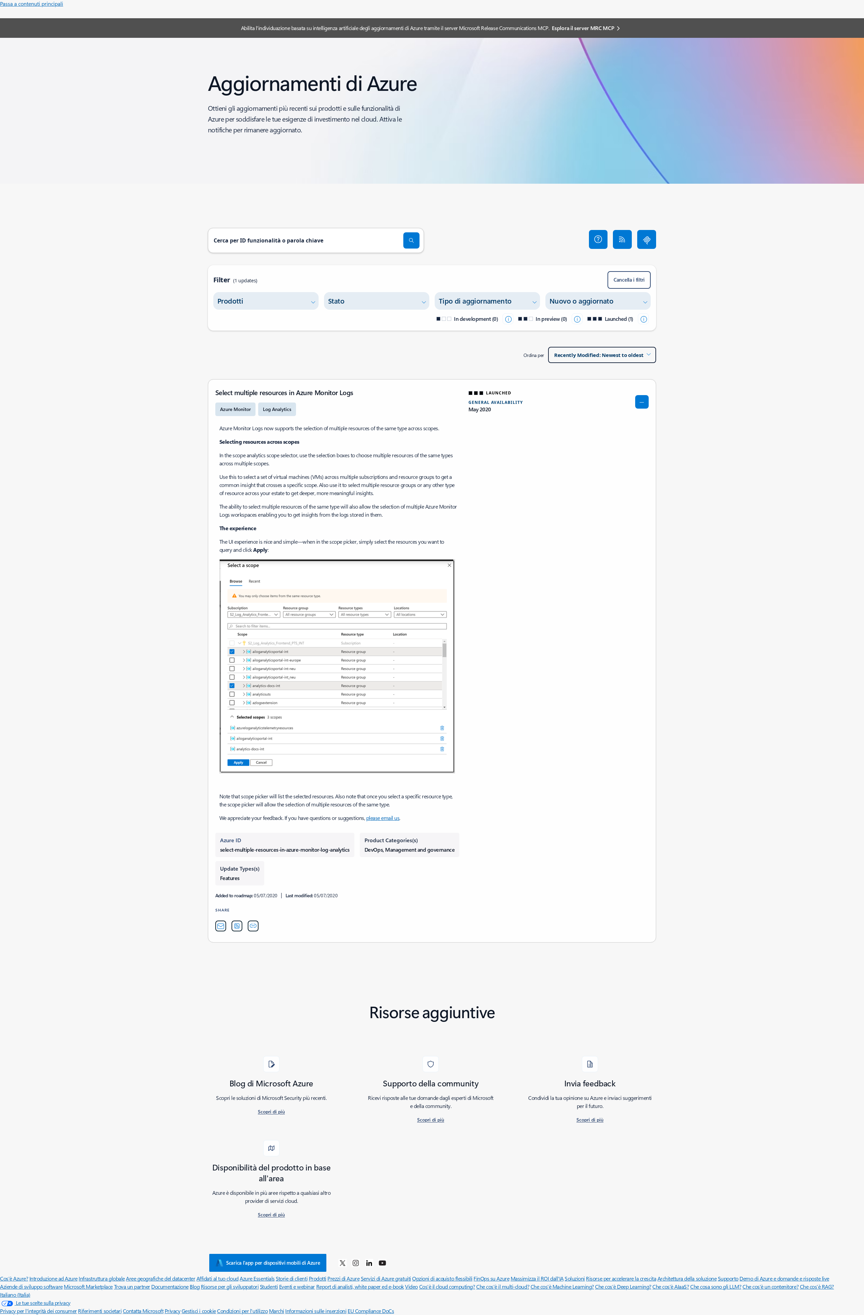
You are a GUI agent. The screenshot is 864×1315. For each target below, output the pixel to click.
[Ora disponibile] (643, 319)
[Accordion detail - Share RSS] (237, 926)
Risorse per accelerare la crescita (621, 1278)
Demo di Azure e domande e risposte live (784, 1278)
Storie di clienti (291, 1278)
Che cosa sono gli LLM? (715, 1286)
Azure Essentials (257, 1278)
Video (411, 1286)
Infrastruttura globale (102, 1278)
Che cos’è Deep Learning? (623, 1286)
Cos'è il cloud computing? (447, 1286)
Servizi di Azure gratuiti (386, 1278)
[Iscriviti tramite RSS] (622, 239)
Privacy (173, 1310)
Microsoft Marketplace (88, 1286)
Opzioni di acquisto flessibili (442, 1278)
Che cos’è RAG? (817, 1286)
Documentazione (169, 1286)
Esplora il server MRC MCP (583, 27)
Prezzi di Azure (343, 1278)
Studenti (269, 1286)
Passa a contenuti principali (31, 3)
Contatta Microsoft (143, 1310)
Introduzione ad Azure (53, 1278)
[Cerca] (411, 240)
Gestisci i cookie (199, 1310)
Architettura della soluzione (687, 1278)
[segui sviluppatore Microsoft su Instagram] (356, 1262)
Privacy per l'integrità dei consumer (38, 1310)
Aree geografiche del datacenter (160, 1278)
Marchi (276, 1310)
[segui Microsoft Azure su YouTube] (382, 1262)
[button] (598, 239)
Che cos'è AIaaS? (670, 1286)
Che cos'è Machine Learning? (562, 1286)
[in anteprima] (577, 319)
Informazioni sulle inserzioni (315, 1310)
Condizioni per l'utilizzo (242, 1310)
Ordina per (533, 355)
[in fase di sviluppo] (508, 319)
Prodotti (317, 1278)
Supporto (728, 1278)
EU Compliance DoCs (371, 1310)
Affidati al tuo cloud (217, 1278)
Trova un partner (132, 1286)
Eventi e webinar (297, 1286)
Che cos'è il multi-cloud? (502, 1286)
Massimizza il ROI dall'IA (537, 1278)
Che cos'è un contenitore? (770, 1286)
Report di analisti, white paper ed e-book (360, 1286)
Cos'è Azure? (14, 1278)
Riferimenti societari (100, 1310)
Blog (194, 1286)
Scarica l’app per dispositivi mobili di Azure (273, 1262)
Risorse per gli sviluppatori (230, 1286)
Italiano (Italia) (15, 1294)
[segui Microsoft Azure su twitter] (343, 1262)
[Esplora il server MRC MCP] (646, 239)
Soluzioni (575, 1278)
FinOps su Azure (491, 1278)
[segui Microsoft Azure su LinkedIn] (369, 1262)
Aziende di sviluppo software (31, 1286)
